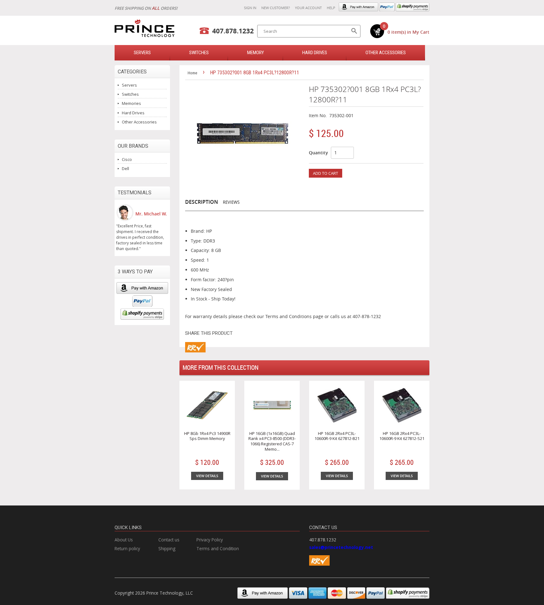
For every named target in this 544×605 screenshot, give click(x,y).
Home (192, 73)
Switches (130, 94)
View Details (207, 475)
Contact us (168, 540)
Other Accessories (386, 52)
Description (201, 201)
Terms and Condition (217, 548)
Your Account (308, 7)
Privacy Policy (209, 540)
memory (255, 52)
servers (142, 52)
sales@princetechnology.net (341, 547)
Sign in (250, 7)
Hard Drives (314, 52)
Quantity (318, 153)
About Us (124, 540)
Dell (125, 168)
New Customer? (275, 7)
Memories (131, 103)
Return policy (127, 548)
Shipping (166, 548)
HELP (331, 7)
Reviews (231, 202)
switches (199, 52)
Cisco (127, 159)
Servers (129, 85)
